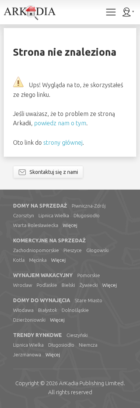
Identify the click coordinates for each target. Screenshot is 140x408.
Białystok (47, 310)
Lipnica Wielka (53, 215)
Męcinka (38, 260)
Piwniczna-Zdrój (89, 205)
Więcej (70, 225)
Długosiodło (87, 215)
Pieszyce (72, 250)
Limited (91, 383)
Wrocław (22, 285)
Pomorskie (88, 275)
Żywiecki (89, 285)
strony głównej (63, 142)
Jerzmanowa (27, 354)
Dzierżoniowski (29, 319)
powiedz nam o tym (60, 123)
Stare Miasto (88, 300)
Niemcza (88, 344)
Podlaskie (47, 285)
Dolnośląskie (75, 310)
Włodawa (23, 310)
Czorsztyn (23, 215)
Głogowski (97, 250)
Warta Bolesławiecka (35, 225)
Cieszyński (77, 335)
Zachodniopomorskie (36, 250)
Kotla (19, 260)
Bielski (68, 285)
